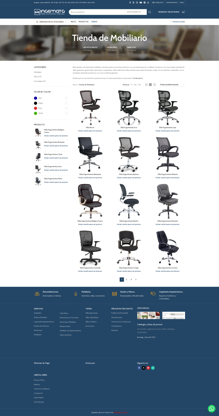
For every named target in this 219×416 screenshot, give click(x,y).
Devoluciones (116, 317)
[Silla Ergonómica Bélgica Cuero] (38, 133)
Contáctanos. (138, 78)
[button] (211, 408)
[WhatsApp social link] (148, 3)
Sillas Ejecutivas (92, 313)
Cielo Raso (64, 313)
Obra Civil (37, 76)
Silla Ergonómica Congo (129, 268)
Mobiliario (38, 72)
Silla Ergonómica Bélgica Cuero (54, 131)
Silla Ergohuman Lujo (167, 127)
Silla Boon (90, 127)
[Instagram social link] (137, 3)
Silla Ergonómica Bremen (54, 142)
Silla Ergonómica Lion (53, 166)
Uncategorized (39, 81)
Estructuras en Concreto (69, 317)
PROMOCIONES (179, 22)
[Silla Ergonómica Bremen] (38, 145)
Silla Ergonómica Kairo (53, 178)
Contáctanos (116, 326)
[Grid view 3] (150, 84)
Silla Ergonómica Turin (53, 154)
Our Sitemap (39, 402)
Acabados (38, 313)
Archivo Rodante (40, 317)
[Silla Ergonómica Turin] (38, 157)
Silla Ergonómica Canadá (90, 268)
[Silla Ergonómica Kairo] (38, 181)
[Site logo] (49, 12)
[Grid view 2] (146, 84)
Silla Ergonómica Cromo (167, 268)
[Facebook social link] (130, 3)
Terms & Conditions (42, 389)
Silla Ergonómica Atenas (129, 174)
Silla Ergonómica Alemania (90, 174)
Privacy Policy (39, 380)
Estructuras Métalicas (68, 322)
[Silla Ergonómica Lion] (38, 169)
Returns (37, 384)
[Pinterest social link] (144, 3)
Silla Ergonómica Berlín (128, 221)
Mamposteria (65, 326)
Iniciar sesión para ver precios (56, 136)
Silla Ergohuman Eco (129, 127)
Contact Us (38, 393)
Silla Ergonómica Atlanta (168, 174)
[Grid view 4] (154, 84)
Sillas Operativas (92, 317)
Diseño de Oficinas (41, 326)
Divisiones (38, 330)
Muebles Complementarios (70, 330)
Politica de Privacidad (119, 313)
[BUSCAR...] (150, 12)
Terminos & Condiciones (121, 322)
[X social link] (133, 3)
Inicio (75, 85)
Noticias (114, 330)
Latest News (39, 397)
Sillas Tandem (91, 322)
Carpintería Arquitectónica (44, 322)
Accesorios (90, 326)
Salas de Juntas (65, 335)
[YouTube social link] (141, 3)
